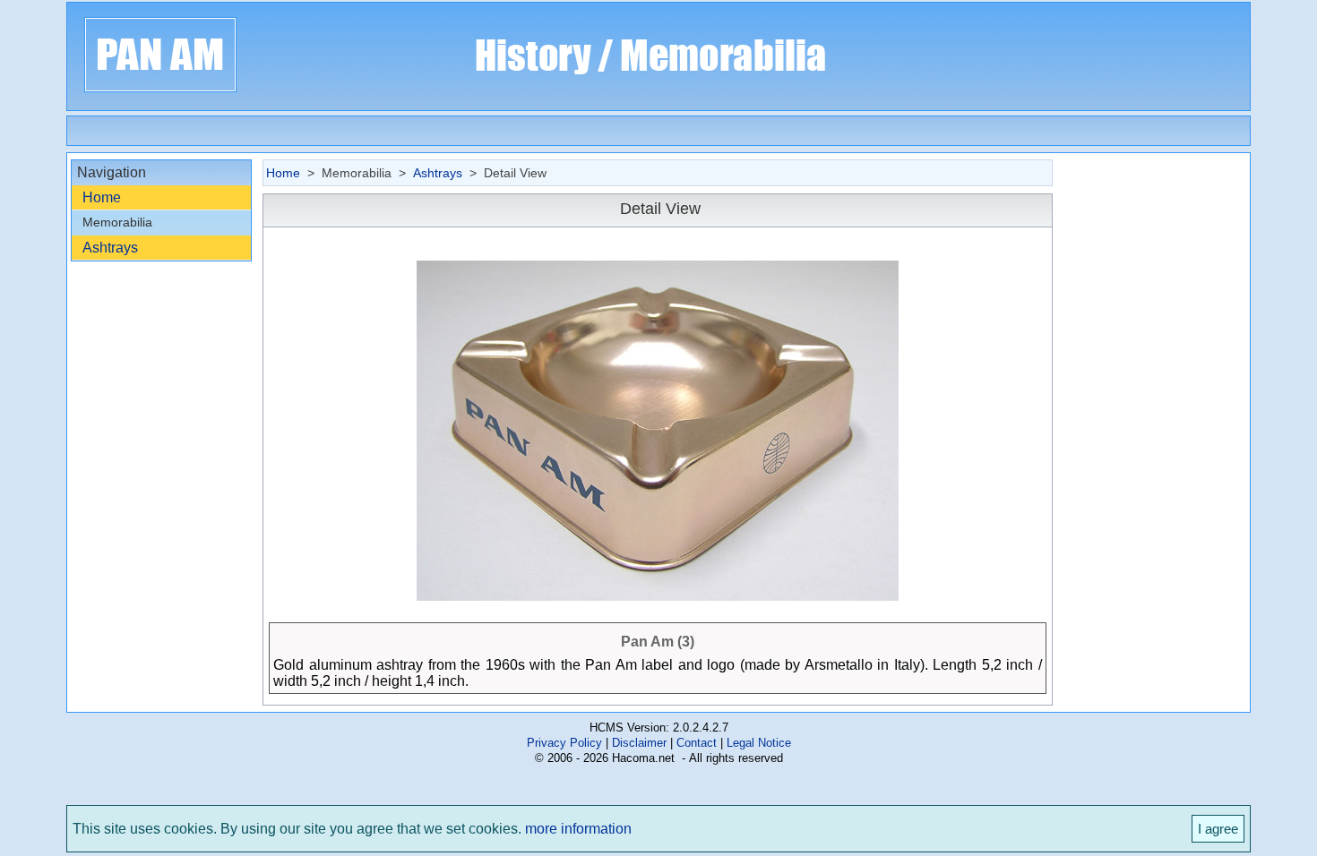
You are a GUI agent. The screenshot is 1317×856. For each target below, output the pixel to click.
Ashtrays (110, 247)
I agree (1218, 828)
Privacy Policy (564, 742)
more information (578, 828)
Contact (696, 742)
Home (101, 197)
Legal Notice (759, 742)
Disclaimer (639, 742)
